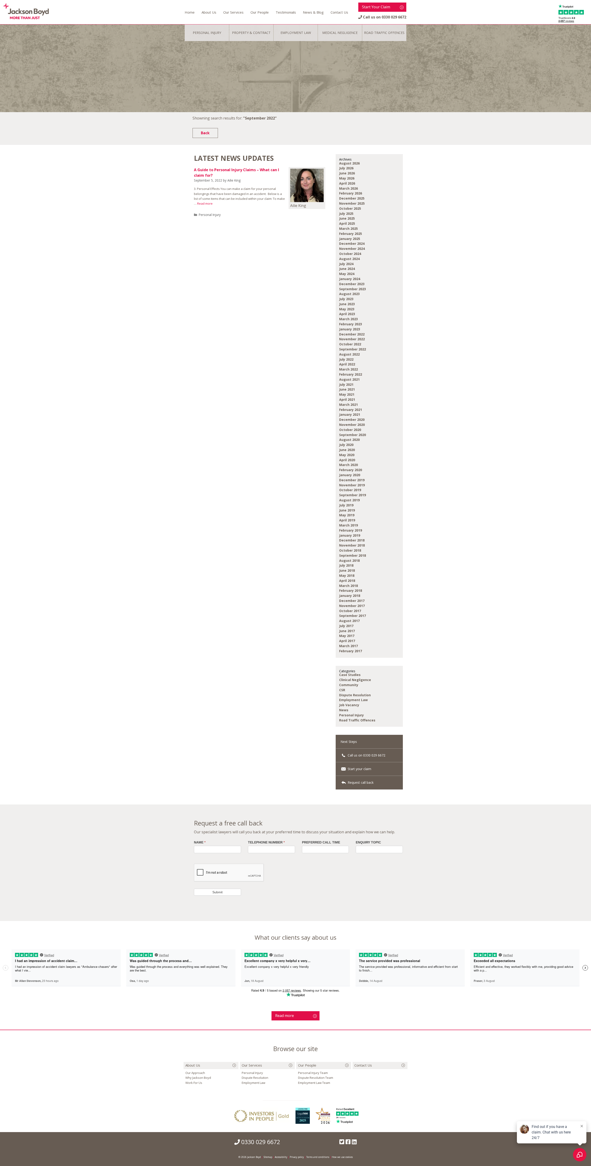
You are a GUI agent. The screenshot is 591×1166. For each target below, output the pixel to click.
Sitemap (267, 1157)
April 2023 (347, 314)
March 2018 (348, 585)
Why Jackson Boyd (198, 1078)
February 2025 (350, 233)
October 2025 (350, 208)
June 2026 (347, 173)
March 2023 (348, 319)
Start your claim (359, 769)
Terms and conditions (317, 1157)
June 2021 (347, 389)
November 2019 (352, 485)
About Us (209, 12)
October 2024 (350, 253)
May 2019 (346, 515)
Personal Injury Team (313, 1073)
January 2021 (349, 414)
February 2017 (350, 651)
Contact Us (339, 12)
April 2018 (347, 580)
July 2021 (346, 384)
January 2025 (349, 238)
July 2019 (346, 505)
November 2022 (352, 339)
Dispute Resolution (355, 695)
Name (199, 842)
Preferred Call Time (321, 842)
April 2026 (347, 183)
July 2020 (346, 444)
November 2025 (352, 203)
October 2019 (350, 490)
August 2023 (349, 294)
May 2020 (346, 455)
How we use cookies (342, 1157)
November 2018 (352, 545)
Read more (205, 203)
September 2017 (352, 615)
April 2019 (347, 520)
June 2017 (347, 631)
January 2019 (349, 535)
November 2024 (352, 248)
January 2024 (349, 279)
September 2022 (352, 349)
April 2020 (347, 460)
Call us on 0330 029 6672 (366, 755)
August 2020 (349, 439)
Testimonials (286, 12)
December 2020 (352, 419)
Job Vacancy (349, 705)
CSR (342, 690)
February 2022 (350, 374)
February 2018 (350, 590)
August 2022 (349, 354)
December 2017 (352, 600)
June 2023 (347, 304)
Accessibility (281, 1157)
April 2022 (347, 364)
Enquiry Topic (368, 842)
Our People (259, 12)
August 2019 (349, 500)
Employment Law (353, 700)
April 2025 (347, 223)
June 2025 (347, 218)
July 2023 (346, 299)
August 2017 (349, 621)
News (343, 710)
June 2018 (347, 570)
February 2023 (350, 324)
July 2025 (346, 213)
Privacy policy (297, 1157)
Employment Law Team (314, 1083)
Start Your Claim (376, 6)
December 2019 (352, 480)
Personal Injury (210, 214)
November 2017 (352, 606)
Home (190, 12)
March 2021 (348, 404)
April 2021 (347, 399)
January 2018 (349, 595)
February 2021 (350, 409)
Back (205, 132)
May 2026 (346, 178)
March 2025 (348, 228)
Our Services (233, 12)
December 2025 (352, 198)
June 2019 (347, 510)
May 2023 (346, 309)
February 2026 (350, 193)
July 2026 (346, 168)
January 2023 (349, 329)
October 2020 (350, 430)
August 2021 (349, 379)
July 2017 (346, 626)
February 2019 (350, 530)
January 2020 (349, 475)
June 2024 (347, 268)
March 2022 (348, 369)
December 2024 (352, 243)
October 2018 (350, 550)
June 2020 (347, 450)
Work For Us (193, 1083)
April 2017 (347, 641)
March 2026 (348, 188)
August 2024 (349, 259)
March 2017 (348, 646)
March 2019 (348, 525)
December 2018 (352, 540)
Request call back (360, 782)
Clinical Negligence (355, 680)
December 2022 (352, 334)
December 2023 (352, 284)
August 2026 (349, 163)
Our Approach (195, 1073)
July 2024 (346, 264)
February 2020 (350, 470)
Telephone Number (266, 842)
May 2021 (346, 394)
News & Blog (313, 12)
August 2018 (349, 560)
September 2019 (352, 495)
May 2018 (346, 575)
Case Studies (350, 675)
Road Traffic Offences (357, 720)
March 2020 (348, 465)
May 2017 (346, 636)
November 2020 (352, 424)
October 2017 (350, 611)
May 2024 (346, 274)
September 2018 (352, 555)
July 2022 (346, 359)
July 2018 (346, 565)
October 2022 (350, 344)
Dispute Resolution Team (315, 1078)
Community (348, 685)
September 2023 (352, 289)
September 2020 (352, 435)
